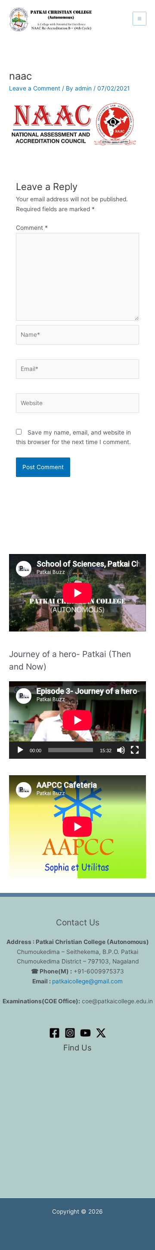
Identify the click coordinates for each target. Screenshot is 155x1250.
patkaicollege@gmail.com (87, 981)
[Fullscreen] (134, 750)
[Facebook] (54, 1033)
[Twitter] (101, 1033)
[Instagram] (70, 1033)
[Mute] (121, 750)
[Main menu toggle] (140, 19)
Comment (32, 227)
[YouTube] (85, 1033)
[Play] (20, 750)
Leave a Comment (34, 88)
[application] (77, 720)
